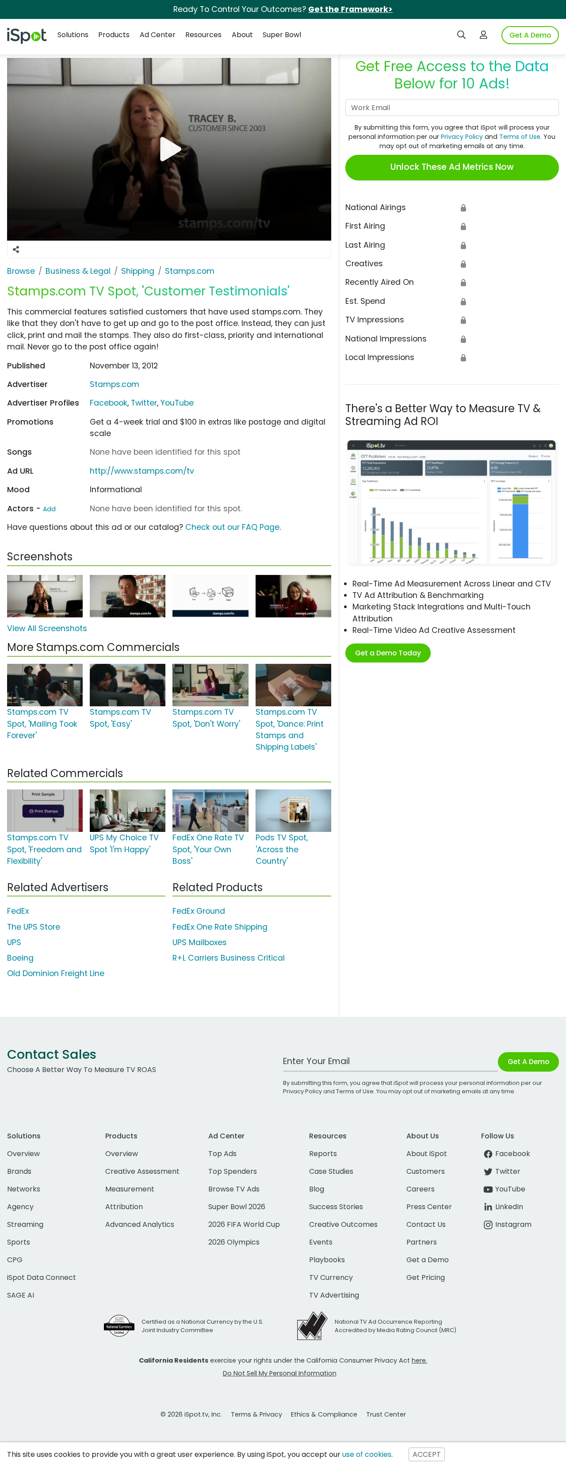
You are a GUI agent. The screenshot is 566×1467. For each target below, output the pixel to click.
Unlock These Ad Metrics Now (452, 167)
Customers (425, 1171)
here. (419, 1360)
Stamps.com (114, 384)
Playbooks (327, 1260)
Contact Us (426, 1224)
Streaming (25, 1224)
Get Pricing (425, 1277)
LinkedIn (509, 1207)
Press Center (429, 1207)
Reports (323, 1154)
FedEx (18, 911)
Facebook (108, 403)
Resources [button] (203, 35)
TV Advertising (334, 1295)
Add (49, 509)
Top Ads (222, 1154)
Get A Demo (530, 35)
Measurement (129, 1189)
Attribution (124, 1207)
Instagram (513, 1224)
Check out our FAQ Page (232, 527)
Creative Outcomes (343, 1224)
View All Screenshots (47, 628)
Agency (20, 1207)
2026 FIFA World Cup (244, 1224)
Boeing (20, 958)
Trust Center (386, 1414)
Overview (23, 1154)
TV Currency (331, 1277)
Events (321, 1242)
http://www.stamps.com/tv (142, 471)
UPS (14, 942)
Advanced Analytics (139, 1224)
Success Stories (336, 1207)
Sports (18, 1242)
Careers (420, 1189)
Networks (23, 1189)
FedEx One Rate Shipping (220, 927)
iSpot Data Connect (41, 1277)
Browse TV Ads (234, 1189)
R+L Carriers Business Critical (228, 958)
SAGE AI (20, 1295)
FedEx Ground (198, 911)
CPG (15, 1260)
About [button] (242, 35)
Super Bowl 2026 (236, 1207)
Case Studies (331, 1171)
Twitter (144, 403)
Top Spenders (232, 1171)
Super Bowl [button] (282, 35)
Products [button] (114, 35)
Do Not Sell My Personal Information (280, 1373)
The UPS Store (33, 927)
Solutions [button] (72, 35)
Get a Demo (427, 1260)
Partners (421, 1242)
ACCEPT (427, 1454)
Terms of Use (519, 136)
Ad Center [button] (158, 35)
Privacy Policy (462, 136)
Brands (19, 1171)
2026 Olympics (234, 1242)
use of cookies (366, 1454)
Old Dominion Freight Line (55, 973)
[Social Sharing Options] (16, 249)
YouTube (177, 403)
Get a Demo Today (388, 653)
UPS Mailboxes (199, 942)
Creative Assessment (142, 1171)
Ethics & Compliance (324, 1414)
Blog (316, 1189)
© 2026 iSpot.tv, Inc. (191, 1414)
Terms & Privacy (256, 1414)
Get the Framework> (350, 9)
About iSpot (426, 1154)
